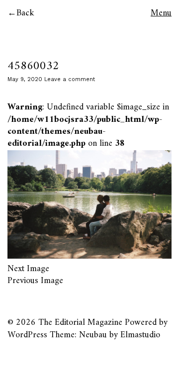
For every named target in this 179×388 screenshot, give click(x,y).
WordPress (27, 335)
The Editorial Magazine (80, 322)
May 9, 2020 (24, 79)
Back (25, 13)
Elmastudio (140, 335)
